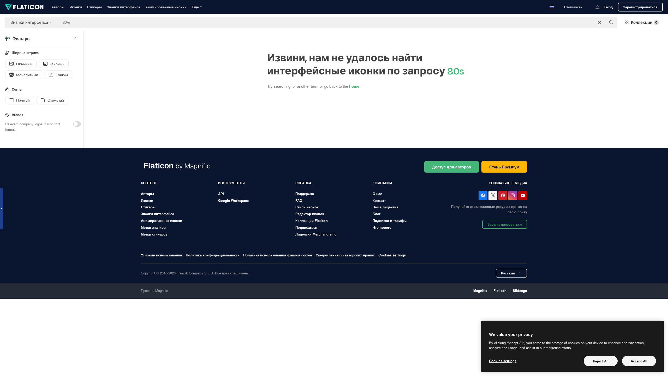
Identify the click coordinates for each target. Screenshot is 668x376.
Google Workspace (233, 200)
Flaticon (499, 290)
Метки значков (153, 227)
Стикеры (94, 6)
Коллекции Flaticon (311, 220)
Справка (303, 182)
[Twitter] (492, 195)
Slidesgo (520, 290)
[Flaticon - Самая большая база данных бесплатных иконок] (24, 7)
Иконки (76, 6)
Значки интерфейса (123, 6)
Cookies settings (392, 255)
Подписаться (306, 227)
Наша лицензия (385, 206)
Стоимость (573, 6)
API (221, 193)
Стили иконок (307, 206)
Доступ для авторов (451, 167)
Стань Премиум (504, 167)
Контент (149, 182)
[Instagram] (512, 195)
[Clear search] (599, 22)
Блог (376, 213)
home (354, 86)
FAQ (298, 200)
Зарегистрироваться (640, 6)
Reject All (601, 361)
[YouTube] (522, 195)
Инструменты (231, 182)
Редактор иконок (309, 213)
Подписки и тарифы (390, 220)
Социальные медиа (508, 182)
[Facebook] (483, 195)
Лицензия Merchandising (316, 234)
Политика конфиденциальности (213, 254)
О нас (377, 193)
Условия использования (161, 254)
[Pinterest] (502, 195)
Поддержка (304, 193)
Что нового (382, 227)
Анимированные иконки (166, 6)
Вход (608, 6)
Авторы (57, 6)
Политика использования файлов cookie (277, 254)
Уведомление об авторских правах (345, 254)
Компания (382, 182)
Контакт (379, 200)
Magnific (480, 290)
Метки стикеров (154, 234)
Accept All (639, 361)
